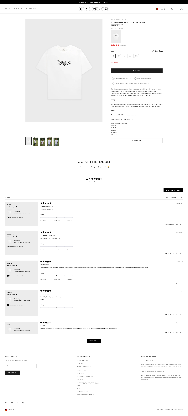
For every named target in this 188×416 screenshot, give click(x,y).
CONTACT (80, 380)
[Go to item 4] (49, 141)
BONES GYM (31, 9)
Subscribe (12, 372)
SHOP (7, 9)
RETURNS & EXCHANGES (85, 376)
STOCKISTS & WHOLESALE (85, 395)
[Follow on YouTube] (12, 402)
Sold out (137, 70)
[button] (137, 25)
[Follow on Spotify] (23, 402)
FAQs (78, 388)
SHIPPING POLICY (82, 392)
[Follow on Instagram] (6, 402)
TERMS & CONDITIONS (84, 367)
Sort (167, 197)
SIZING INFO (80, 373)
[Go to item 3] (42, 141)
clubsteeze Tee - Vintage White (22, 213)
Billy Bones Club (118, 20)
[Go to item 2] (35, 141)
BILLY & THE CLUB (82, 360)
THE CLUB (18, 9)
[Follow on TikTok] (18, 402)
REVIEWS (80, 363)
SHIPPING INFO (137, 140)
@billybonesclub (102, 167)
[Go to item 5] (56, 141)
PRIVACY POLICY (82, 370)
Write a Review (175, 190)
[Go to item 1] (28, 141)
